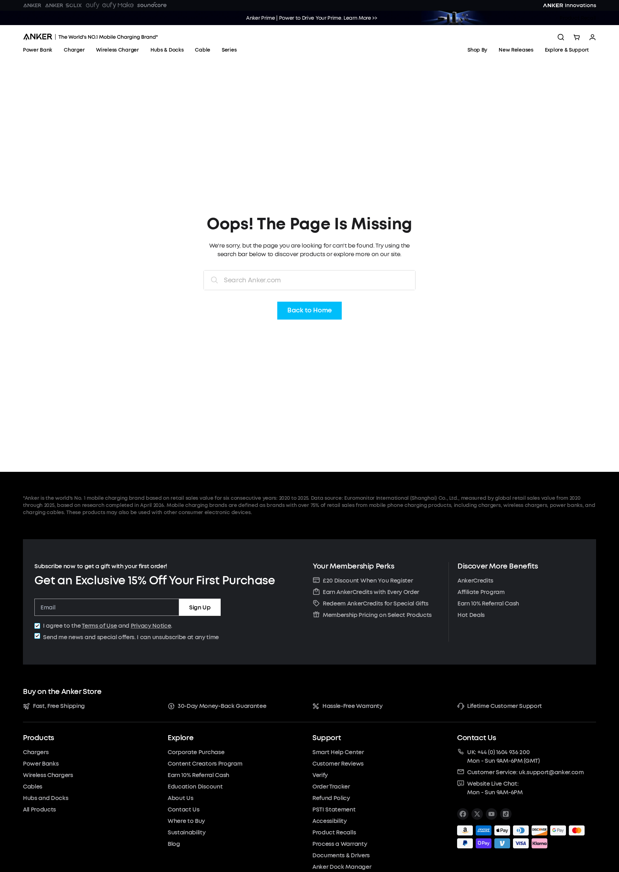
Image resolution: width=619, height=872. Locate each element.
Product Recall (578, 18)
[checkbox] (37, 626)
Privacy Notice (151, 625)
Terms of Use (99, 625)
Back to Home (309, 311)
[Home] (90, 37)
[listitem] (463, 814)
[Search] (561, 37)
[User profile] (592, 37)
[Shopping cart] (576, 37)
